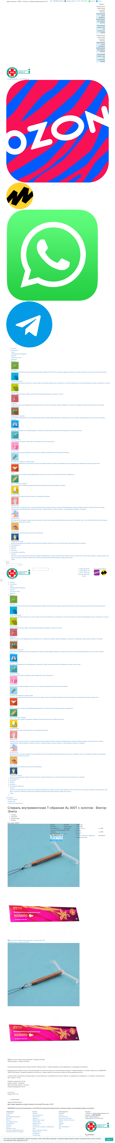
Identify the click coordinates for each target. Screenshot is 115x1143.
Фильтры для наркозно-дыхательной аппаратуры (28, 533)
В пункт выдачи (80, 828)
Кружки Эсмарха (16, 394)
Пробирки (61, 463)
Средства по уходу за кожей (23, 474)
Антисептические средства (39, 543)
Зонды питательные (43, 383)
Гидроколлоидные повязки (86, 507)
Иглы (12, 441)
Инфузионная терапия (18, 416)
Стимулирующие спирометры (36, 430)
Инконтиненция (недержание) (65, 474)
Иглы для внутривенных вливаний (75, 463)
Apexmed (61, 1113)
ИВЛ (12, 533)
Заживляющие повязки (44, 507)
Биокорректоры (15, 520)
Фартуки (47, 496)
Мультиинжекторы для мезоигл (65, 520)
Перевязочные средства (79, 543)
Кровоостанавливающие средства (21, 543)
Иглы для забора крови (43, 463)
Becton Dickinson (63, 1116)
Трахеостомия (15, 429)
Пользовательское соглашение (14, 1131)
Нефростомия (47, 372)
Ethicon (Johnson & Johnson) (66, 1120)
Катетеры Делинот (101, 372)
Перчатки (14, 496)
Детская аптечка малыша (18, 452)
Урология (14, 370)
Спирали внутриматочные (48, 452)
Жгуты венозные (31, 463)
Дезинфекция (36, 474)
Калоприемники (40, 394)
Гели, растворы (32, 507)
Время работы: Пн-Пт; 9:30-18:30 (77, 1)
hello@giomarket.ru (58, 1)
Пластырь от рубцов (41, 509)
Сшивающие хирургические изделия (86, 405)
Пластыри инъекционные (92, 463)
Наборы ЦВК (49, 418)
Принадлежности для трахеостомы (71, 430)
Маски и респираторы (37, 496)
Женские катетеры (75, 372)
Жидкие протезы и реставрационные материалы (25, 405)
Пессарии (59, 452)
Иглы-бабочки (54, 463)
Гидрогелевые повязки (18, 509)
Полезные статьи (16, 357)
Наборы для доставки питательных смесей (24, 383)
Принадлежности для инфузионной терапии (32, 418)
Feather (61, 1121)
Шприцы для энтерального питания (59, 383)
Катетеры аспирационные (19, 430)
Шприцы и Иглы (16, 439)
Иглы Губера (15, 418)
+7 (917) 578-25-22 (23, 79)
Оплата (13, 548)
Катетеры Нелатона (27, 372)
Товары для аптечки (17, 541)
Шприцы (17, 441)
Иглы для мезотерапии (48, 520)
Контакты (14, 550)
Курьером (79, 832)
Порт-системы (96, 418)
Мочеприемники (38, 372)
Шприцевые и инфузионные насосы (64, 418)
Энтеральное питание (76, 383)
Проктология (15, 392)
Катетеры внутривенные (18, 463)
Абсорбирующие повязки (70, 507)
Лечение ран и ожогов (54, 543)
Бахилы (23, 496)
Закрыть (101, 4)
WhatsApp (92, 1)
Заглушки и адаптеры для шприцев (30, 441)
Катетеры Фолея (16, 372)
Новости (13, 355)
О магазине (14, 350)
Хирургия (14, 403)
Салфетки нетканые (59, 485)
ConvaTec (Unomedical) (65, 1118)
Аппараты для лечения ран (19, 507)
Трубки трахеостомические (53, 430)
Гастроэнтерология (17, 381)
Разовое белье (15, 494)
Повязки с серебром (80, 509)
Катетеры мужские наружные (60, 372)
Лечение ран (15, 505)
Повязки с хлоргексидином (66, 509)
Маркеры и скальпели (68, 405)
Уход (12, 472)
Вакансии (14, 359)
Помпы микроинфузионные (83, 418)
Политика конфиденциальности (14, 1130)
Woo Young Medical (64, 1127)
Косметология (15, 518)
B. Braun (61, 1115)
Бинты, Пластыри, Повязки (19, 483)
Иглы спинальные (45, 405)
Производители (15, 545)
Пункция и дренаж (56, 405)
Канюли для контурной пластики (20, 522)
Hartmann (61, 1123)
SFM (60, 1125)
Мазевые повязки (30, 509)
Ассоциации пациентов (18, 552)
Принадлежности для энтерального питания (97, 383)
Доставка (14, 547)
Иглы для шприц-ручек (47, 441)
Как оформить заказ (11, 1121)
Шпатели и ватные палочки (48, 474)
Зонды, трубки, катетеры (28, 394)
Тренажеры (65, 452)
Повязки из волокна (57, 507)
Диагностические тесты (33, 452)
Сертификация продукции (19, 354)
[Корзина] (104, 2)
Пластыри (18, 485)
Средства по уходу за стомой (54, 394)
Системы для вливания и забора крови (22, 461)
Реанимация (15, 531)
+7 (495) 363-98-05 (11, 79)
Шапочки (28, 496)
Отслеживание (10, 1123)
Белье (19, 496)
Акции (13, 352)
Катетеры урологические (88, 372)
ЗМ (60, 1128)
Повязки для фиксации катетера (43, 485)
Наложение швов (66, 543)
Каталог (13, 361)
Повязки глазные (53, 509)
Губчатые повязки (99, 507)
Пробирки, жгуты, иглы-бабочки (83, 520)
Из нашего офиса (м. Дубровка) (85, 835)
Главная (13, 348)
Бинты (13, 485)
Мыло (13, 474)
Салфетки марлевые (27, 485)
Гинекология (15, 450)
